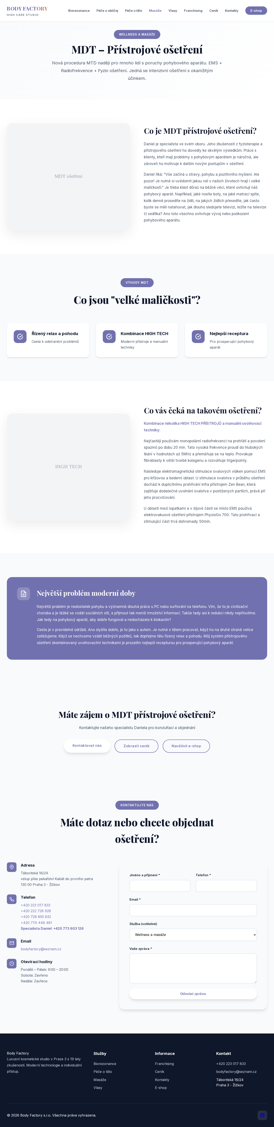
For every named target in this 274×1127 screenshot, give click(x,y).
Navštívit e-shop (186, 746)
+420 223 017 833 (35, 905)
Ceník (213, 11)
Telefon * (203, 875)
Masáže (155, 11)
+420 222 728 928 (36, 911)
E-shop (256, 11)
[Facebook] (262, 1115)
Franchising (193, 11)
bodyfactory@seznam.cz (41, 949)
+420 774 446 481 (36, 923)
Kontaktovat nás (87, 745)
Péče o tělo (133, 11)
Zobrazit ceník (136, 746)
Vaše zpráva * (141, 949)
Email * (135, 899)
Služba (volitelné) (143, 924)
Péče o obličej (107, 11)
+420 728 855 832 (36, 917)
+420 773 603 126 (68, 928)
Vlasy (172, 11)
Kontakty (231, 11)
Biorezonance (79, 11)
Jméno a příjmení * (145, 875)
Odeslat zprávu (193, 994)
